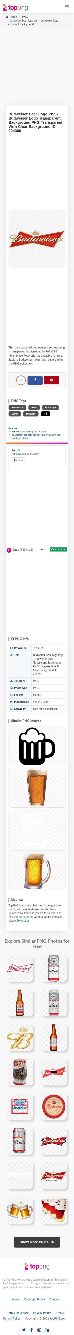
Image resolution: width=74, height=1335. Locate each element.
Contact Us (23, 920)
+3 (45, 413)
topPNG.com (58, 1318)
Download (60, 549)
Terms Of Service (18, 1313)
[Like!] (21, 380)
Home (13, 17)
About (16, 1299)
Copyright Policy (34, 1299)
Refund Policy (11, 1318)
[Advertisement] (37, 68)
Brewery (30, 414)
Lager (15, 414)
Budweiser (17, 407)
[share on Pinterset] (51, 380)
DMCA (59, 1313)
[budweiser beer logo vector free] (20, 1106)
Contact (54, 1299)
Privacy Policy (42, 1313)
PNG (24, 17)
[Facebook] (35, 380)
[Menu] (67, 7)
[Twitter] (24, 1330)
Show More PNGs (34, 1242)
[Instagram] (39, 1330)
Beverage (50, 407)
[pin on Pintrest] (28, 960)
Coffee (19, 460)
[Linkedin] (47, 1330)
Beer (34, 407)
